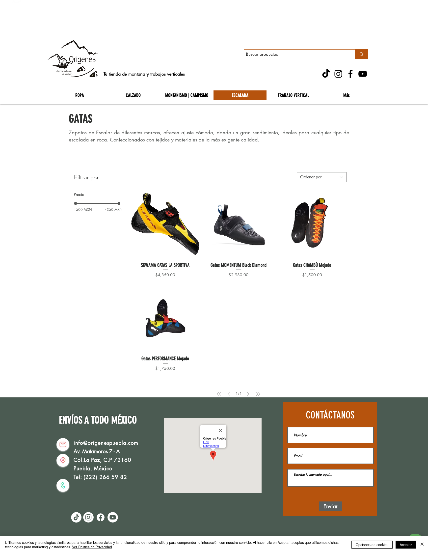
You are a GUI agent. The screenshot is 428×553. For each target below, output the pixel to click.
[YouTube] (362, 74)
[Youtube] (112, 517)
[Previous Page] (229, 394)
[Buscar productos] (361, 54)
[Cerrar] (422, 544)
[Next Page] (248, 394)
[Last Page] (258, 394)
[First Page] (219, 394)
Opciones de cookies (372, 544)
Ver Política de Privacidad (92, 546)
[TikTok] (326, 74)
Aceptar (406, 544)
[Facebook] (350, 74)
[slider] (76, 203)
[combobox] (322, 177)
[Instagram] (338, 74)
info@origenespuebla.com (106, 443)
